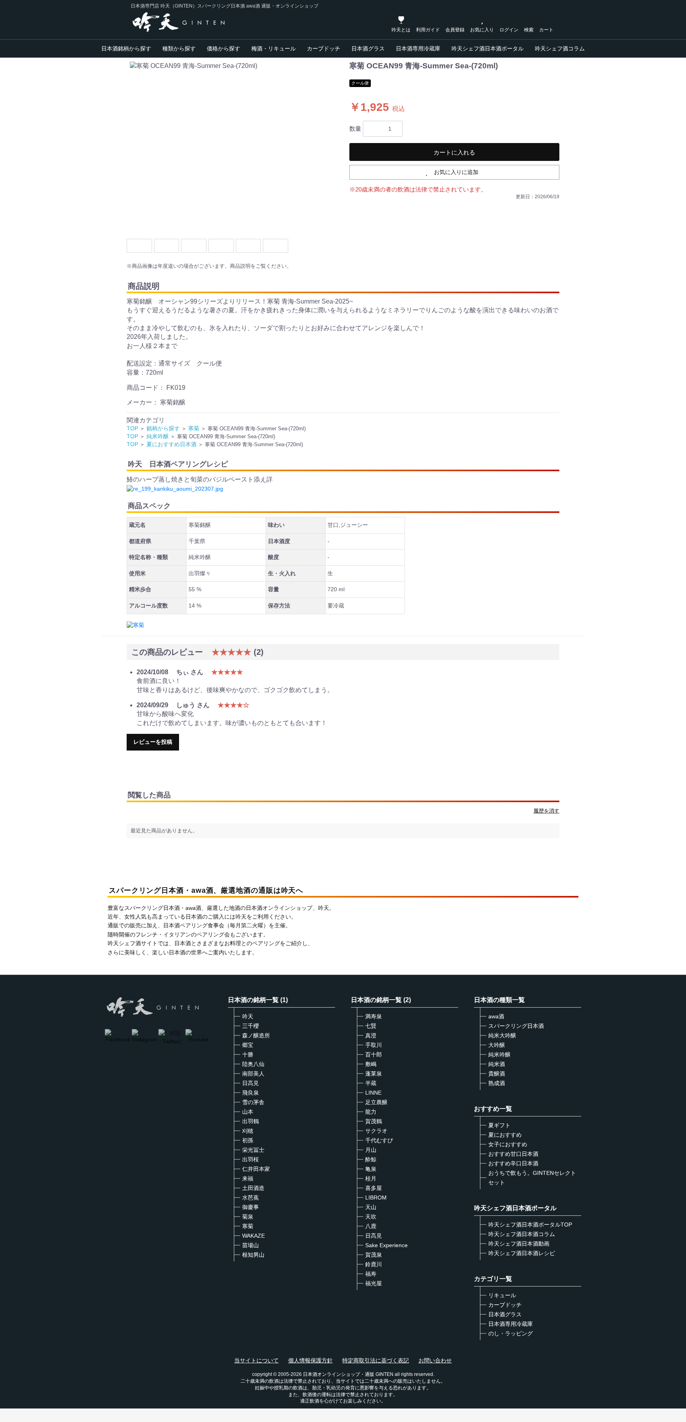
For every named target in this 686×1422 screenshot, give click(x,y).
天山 (370, 1207)
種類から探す (179, 48)
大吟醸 (496, 1045)
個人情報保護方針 (310, 1360)
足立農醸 (376, 1102)
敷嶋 (370, 1064)
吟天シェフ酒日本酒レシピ (521, 1253)
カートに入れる (454, 152)
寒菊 (193, 428)
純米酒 (496, 1064)
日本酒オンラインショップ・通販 (338, 1374)
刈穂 (247, 1131)
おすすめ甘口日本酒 (513, 1154)
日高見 (250, 1083)
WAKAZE (253, 1235)
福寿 (370, 1274)
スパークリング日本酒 (516, 1026)
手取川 (373, 1045)
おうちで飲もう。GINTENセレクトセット (532, 1178)
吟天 (247, 1016)
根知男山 (253, 1255)
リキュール (502, 1295)
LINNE (373, 1092)
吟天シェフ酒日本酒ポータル (487, 48)
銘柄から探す (163, 428)
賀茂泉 (373, 1255)
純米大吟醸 (502, 1035)
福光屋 (373, 1283)
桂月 (370, 1178)
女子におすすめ (507, 1144)
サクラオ (376, 1131)
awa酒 (496, 1016)
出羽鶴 (250, 1121)
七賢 (370, 1026)
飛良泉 (250, 1092)
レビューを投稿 (152, 742)
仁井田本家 (256, 1169)
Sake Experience (386, 1245)
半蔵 (370, 1083)
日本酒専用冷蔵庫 (418, 48)
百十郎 (373, 1054)
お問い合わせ (435, 1360)
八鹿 (370, 1226)
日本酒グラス (368, 48)
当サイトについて (256, 1360)
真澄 (370, 1035)
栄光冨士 (253, 1150)
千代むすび (379, 1140)
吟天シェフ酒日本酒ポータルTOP (530, 1224)
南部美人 (253, 1073)
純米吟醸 (157, 436)
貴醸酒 (496, 1073)
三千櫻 (250, 1026)
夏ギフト (499, 1125)
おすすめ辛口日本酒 (513, 1163)
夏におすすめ (505, 1135)
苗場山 (250, 1245)
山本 (247, 1112)
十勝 (247, 1054)
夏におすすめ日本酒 (171, 444)
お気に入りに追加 (456, 172)
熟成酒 (496, 1083)
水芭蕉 (250, 1197)
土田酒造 (253, 1188)
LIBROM (376, 1197)
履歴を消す (546, 811)
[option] (235, 147)
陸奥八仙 (253, 1064)
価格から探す (223, 48)
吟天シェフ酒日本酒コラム (521, 1234)
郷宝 (247, 1045)
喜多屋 (373, 1188)
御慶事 (250, 1207)
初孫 (247, 1140)
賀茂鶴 (373, 1121)
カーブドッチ (323, 48)
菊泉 (247, 1216)
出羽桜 (250, 1159)
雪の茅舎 (253, 1102)
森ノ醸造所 (256, 1035)
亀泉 (370, 1169)
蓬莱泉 (373, 1073)
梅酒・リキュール (273, 48)
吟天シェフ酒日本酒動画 (518, 1243)
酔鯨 (370, 1159)
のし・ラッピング (510, 1333)
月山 (370, 1150)
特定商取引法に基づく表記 (375, 1360)
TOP (132, 428)
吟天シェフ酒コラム (560, 48)
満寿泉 (373, 1016)
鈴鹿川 (373, 1264)
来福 (247, 1178)
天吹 (370, 1216)
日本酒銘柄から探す (126, 48)
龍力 (370, 1112)
